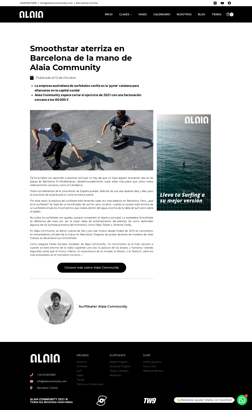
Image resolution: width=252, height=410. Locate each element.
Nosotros (184, 14)
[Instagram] (199, 400)
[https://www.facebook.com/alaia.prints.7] (229, 3)
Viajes (142, 14)
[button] (91, 268)
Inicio (109, 14)
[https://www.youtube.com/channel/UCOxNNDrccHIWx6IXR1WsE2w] (222, 3)
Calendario (161, 14)
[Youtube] (206, 400)
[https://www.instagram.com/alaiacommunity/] (215, 3)
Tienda (216, 14)
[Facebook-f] (191, 400)
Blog (201, 14)
